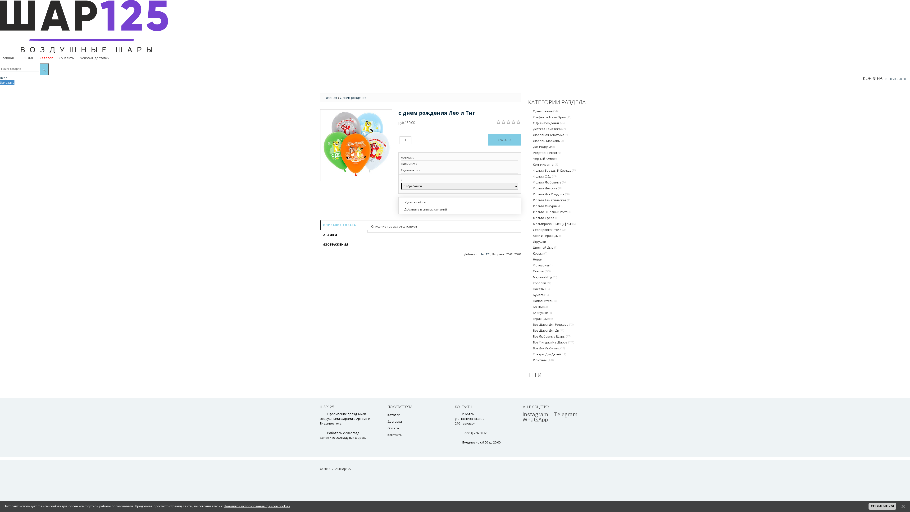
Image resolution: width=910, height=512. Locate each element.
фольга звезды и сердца (554, 170)
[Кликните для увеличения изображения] (356, 145)
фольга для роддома (551, 194)
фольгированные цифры (554, 224)
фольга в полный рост (551, 212)
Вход (3, 78)
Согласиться (882, 506)
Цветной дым (545, 247)
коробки (542, 283)
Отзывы (330, 235)
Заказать (7, 82)
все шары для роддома (553, 324)
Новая (537, 259)
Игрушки (539, 241)
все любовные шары (551, 336)
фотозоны (542, 265)
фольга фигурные (549, 206)
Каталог (393, 415)
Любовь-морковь (548, 141)
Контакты (394, 435)
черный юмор (545, 158)
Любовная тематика (550, 135)
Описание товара (339, 225)
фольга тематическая (552, 200)
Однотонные (545, 111)
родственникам (546, 153)
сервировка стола (549, 230)
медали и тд (545, 277)
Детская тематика (549, 129)
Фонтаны (543, 360)
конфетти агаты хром (552, 117)
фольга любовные (549, 182)
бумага (541, 295)
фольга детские (547, 188)
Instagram (535, 414)
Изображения (335, 244)
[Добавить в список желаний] (424, 209)
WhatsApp (535, 419)
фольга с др (544, 176)
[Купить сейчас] (414, 202)
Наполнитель (545, 301)
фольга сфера (545, 218)
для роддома (544, 147)
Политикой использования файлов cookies (257, 506)
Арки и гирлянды (547, 235)
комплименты (545, 164)
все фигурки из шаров (553, 342)
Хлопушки (543, 313)
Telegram (566, 414)
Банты (540, 307)
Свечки (542, 271)
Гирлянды (543, 318)
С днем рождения (548, 123)
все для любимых (549, 348)
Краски (540, 253)
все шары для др (548, 330)
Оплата (393, 428)
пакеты (541, 289)
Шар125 (485, 254)
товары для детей (549, 354)
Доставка (394, 421)
